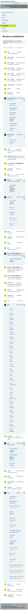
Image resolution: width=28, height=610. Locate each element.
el (12, 346)
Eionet (8, 9)
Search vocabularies (9, 47)
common (10, 92)
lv (12, 387)
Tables (3, 17)
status (13, 128)
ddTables (14, 112)
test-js (13, 535)
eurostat (9, 168)
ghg (8, 231)
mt (12, 392)
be (12, 313)
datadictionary (11, 98)
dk (12, 337)
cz (12, 327)
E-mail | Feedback (6, 605)
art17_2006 (10, 68)
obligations (14, 123)
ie (12, 369)
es (12, 350)
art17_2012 (10, 73)
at (12, 308)
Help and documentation (7, 12)
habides (9, 237)
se (12, 415)
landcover (10, 295)
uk (12, 429)
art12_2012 (10, 57)
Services (4, 28)
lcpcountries (14, 448)
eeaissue (14, 117)
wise (8, 589)
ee (12, 341)
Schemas (4, 23)
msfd (8, 470)
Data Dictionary (13, 9)
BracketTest (14, 501)
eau (12, 511)
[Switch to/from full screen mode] (19, 3)
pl (12, 401)
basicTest (14, 496)
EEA (8, 1)
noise (9, 476)
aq (8, 51)
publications (11, 481)
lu (12, 383)
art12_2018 (10, 62)
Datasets (4, 15)
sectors (13, 463)
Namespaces (5, 31)
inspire (9, 290)
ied (8, 248)
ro (12, 410)
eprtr (8, 149)
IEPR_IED (10, 282)
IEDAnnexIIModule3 (11, 267)
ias (8, 242)
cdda (8, 88)
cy (12, 322)
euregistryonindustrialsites (11, 163)
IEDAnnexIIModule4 (11, 275)
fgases (9, 179)
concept (13, 200)
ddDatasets (14, 108)
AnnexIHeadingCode (14, 258)
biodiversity (10, 84)
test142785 (14, 541)
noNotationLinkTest (14, 530)
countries (14, 185)
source (13, 212)
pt (12, 406)
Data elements (5, 20)
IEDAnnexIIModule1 (11, 253)
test (8, 492)
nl (12, 396)
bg (12, 317)
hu (12, 364)
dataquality (10, 134)
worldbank (10, 595)
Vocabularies (5, 25)
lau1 (8, 301)
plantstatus (14, 454)
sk (12, 424)
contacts (14, 103)
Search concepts (20, 47)
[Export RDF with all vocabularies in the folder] (24, 100)
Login (16, 3)
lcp (8, 443)
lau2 (8, 304)
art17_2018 (10, 79)
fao (8, 174)
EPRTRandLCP (11, 156)
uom (8, 584)
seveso (9, 487)
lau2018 (9, 436)
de (12, 332)
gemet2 (9, 197)
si (12, 419)
